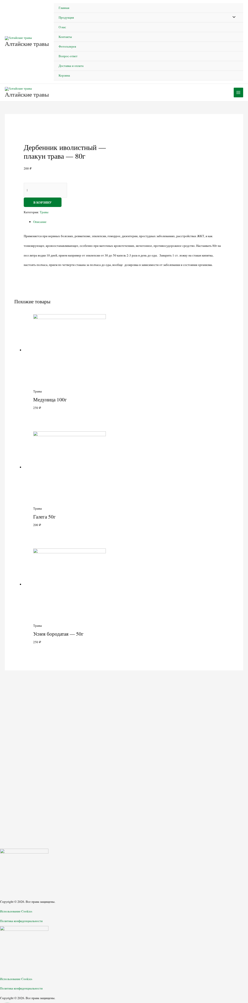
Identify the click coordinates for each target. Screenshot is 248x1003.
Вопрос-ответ (68, 56)
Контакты (65, 37)
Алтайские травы (27, 44)
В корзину (42, 202)
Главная (64, 8)
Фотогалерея (67, 46)
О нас (62, 27)
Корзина (64, 75)
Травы (44, 212)
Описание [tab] (39, 222)
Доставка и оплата (71, 66)
